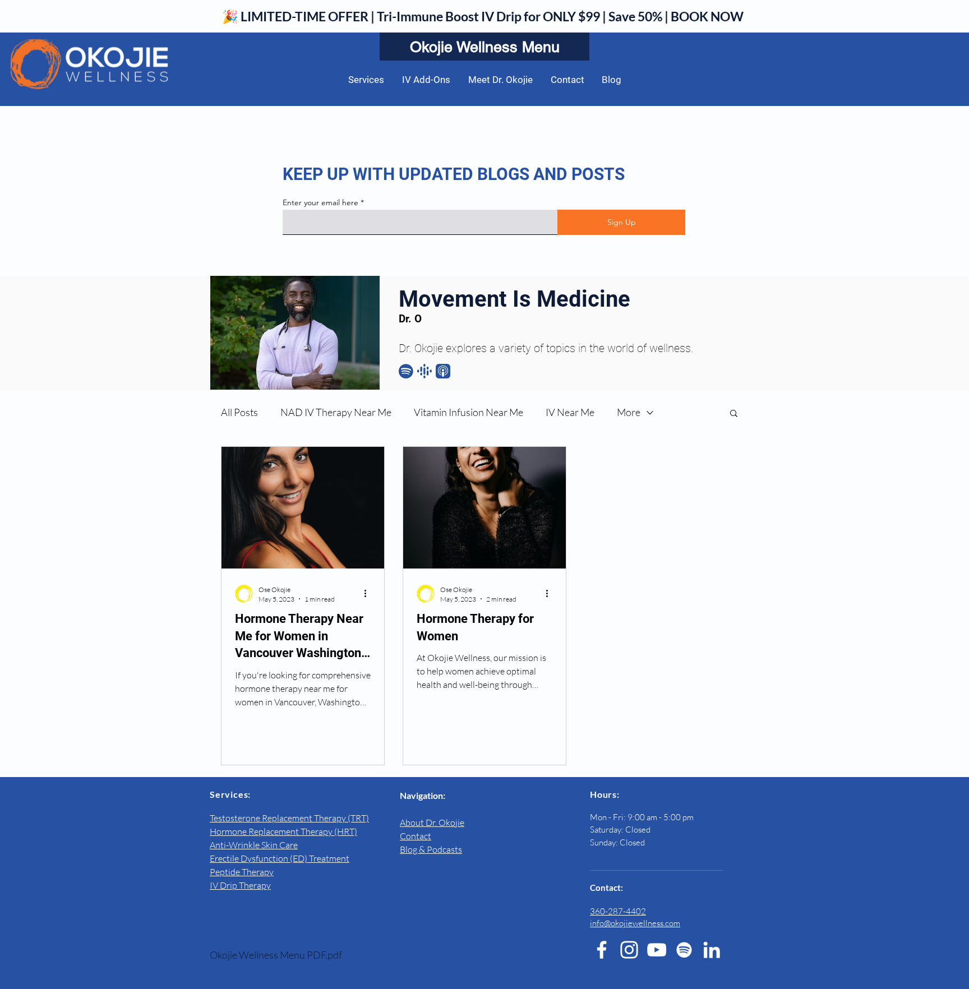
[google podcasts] (424, 371)
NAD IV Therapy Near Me (335, 412)
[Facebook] (601, 950)
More (628, 412)
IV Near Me (570, 412)
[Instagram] (629, 950)
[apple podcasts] (443, 371)
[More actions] (369, 593)
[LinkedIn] (711, 950)
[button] (733, 414)
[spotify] (406, 371)
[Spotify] (684, 950)
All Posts (239, 412)
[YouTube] (656, 950)
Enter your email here (320, 202)
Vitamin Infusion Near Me (468, 412)
